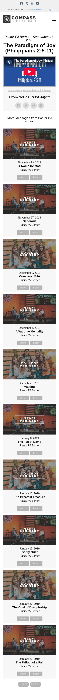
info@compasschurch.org (38, 9)
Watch (23, 177)
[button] (54, 19)
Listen (36, 177)
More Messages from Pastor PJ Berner (29, 90)
